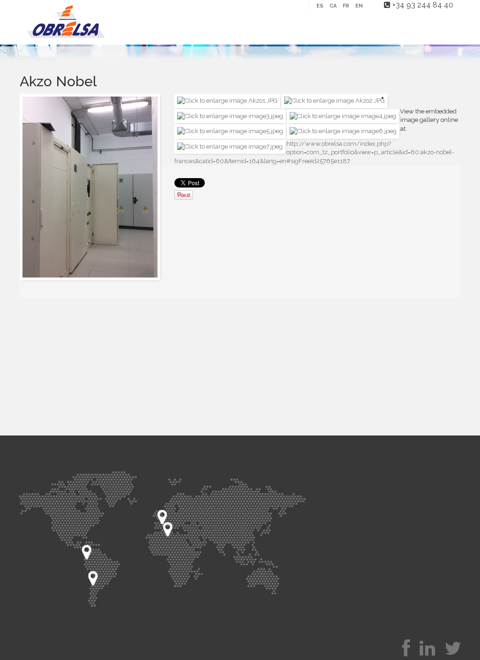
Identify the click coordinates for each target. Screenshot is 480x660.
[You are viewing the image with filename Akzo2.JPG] (334, 100)
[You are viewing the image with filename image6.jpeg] (343, 131)
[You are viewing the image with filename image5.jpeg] (230, 131)
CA (334, 6)
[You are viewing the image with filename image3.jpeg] (230, 115)
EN (359, 6)
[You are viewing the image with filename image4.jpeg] (343, 115)
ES (320, 6)
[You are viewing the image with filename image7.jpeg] (229, 146)
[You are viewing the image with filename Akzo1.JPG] (227, 100)
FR (347, 6)
